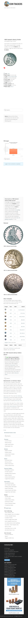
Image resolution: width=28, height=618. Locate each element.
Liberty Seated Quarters (10, 477)
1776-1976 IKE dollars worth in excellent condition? (13, 557)
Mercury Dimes (8, 462)
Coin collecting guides (9, 550)
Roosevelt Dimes (8, 460)
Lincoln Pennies (8, 440)
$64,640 (23, 320)
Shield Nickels (8, 455)
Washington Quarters (9, 470)
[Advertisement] (14, 23)
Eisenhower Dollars (9, 501)
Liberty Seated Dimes (9, 465)
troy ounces (12, 365)
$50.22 (12, 86)
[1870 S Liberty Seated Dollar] (6, 309)
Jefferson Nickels (8, 450)
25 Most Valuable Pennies (10, 516)
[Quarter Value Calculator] (14, 587)
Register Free (7, 342)
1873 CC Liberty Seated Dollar (10, 294)
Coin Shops (7, 548)
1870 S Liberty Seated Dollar (10, 246)
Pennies (6, 439)
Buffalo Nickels (8, 452)
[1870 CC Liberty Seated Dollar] (6, 323)
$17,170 (23, 339)
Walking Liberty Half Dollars (11, 486)
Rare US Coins (8, 526)
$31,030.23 (22, 333)
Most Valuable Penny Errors (11, 521)
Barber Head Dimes (9, 463)
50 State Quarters (9, 471)
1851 (11, 326)
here (12, 348)
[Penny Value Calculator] (14, 605)
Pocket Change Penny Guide (11, 519)
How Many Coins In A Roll (10, 528)
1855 (9, 73)
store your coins (18, 400)
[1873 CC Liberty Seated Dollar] (6, 316)
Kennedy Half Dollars (9, 483)
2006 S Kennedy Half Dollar (11, 564)
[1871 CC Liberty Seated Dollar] (6, 313)
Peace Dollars (8, 498)
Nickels (6, 449)
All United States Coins (10, 432)
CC (15, 313)
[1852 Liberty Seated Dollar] (6, 329)
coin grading (17, 210)
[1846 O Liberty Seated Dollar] (6, 339)
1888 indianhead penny (10, 553)
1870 (11, 310)
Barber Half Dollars (9, 488)
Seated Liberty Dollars (9, 499)
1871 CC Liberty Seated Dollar (10, 270)
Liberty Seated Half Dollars (10, 490)
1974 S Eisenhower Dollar (10, 567)
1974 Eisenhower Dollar (10, 575)
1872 (11, 320)
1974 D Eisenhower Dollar (10, 573)
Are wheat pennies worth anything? (12, 523)
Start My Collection (9, 534)
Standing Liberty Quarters (10, 473)
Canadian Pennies (9, 517)
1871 (11, 313)
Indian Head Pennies (9, 444)
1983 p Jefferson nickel (10, 554)
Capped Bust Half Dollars (10, 492)
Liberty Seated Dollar (12, 76)
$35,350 (23, 326)
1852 (11, 329)
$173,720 (23, 313)
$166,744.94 (22, 316)
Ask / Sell (7, 560)
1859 (11, 336)
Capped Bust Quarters (9, 478)
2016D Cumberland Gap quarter (11, 551)
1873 (11, 316)
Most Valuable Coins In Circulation (12, 514)
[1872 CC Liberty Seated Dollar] (6, 319)
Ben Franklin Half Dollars (10, 485)
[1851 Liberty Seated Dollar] (6, 326)
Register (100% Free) (9, 538)
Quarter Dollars (8, 468)
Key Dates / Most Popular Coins (12, 524)
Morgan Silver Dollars (9, 496)
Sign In (6, 536)
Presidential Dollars (9, 505)
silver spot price (13, 406)
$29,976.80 (22, 336)
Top (5, 430)
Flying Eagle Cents (9, 446)
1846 (11, 339)
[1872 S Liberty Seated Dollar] (6, 333)
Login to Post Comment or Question (12, 164)
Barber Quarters (8, 475)
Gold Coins (8, 508)
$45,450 (23, 323)
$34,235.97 (22, 329)
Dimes (5, 458)
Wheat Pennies (8, 442)
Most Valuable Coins (9, 512)
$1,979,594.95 (22, 310)
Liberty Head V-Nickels (9, 454)
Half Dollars (7, 481)
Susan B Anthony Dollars (10, 503)
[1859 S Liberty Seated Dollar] (6, 336)
